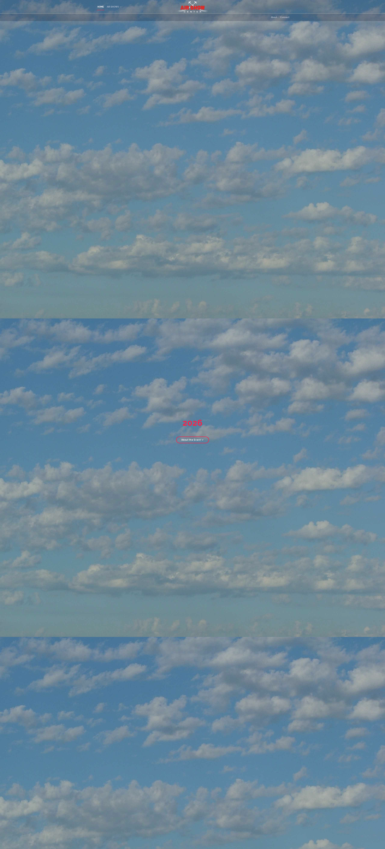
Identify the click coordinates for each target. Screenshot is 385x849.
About (274, 17)
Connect (284, 17)
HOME (100, 7)
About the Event (191, 440)
